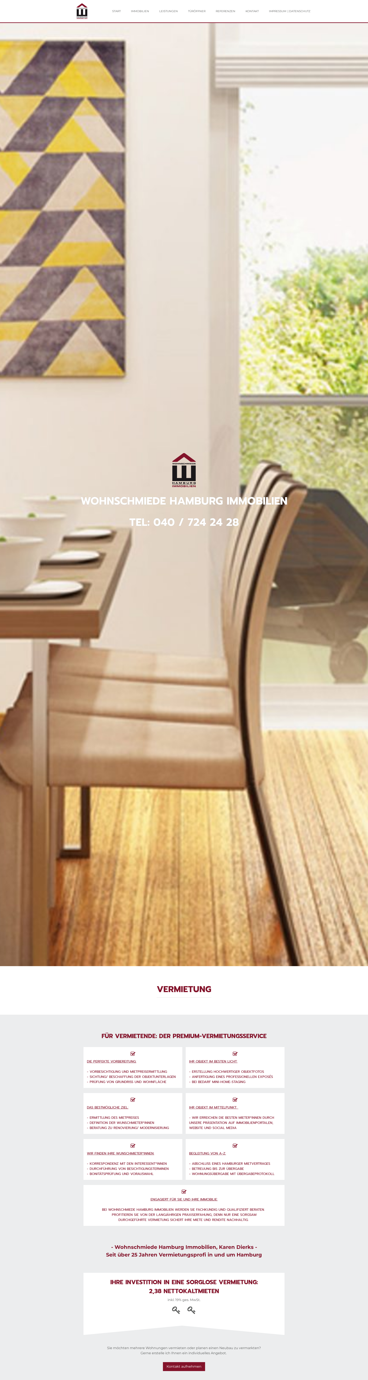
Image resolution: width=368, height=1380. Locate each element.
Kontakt (252, 11)
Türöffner (197, 11)
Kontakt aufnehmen (184, 1366)
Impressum (277, 11)
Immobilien (140, 11)
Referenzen (225, 11)
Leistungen (168, 11)
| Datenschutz (299, 11)
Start (116, 11)
